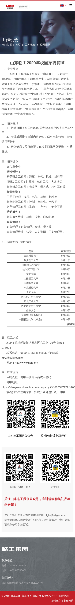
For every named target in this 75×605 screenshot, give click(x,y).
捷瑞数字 (56, 600)
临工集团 (16, 595)
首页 (18, 44)
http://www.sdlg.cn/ (26, 363)
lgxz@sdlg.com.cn (13, 358)
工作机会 (30, 44)
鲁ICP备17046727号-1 (45, 595)
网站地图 (64, 595)
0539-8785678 (18, 565)
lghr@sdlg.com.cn (56, 515)
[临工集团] (16, 6)
